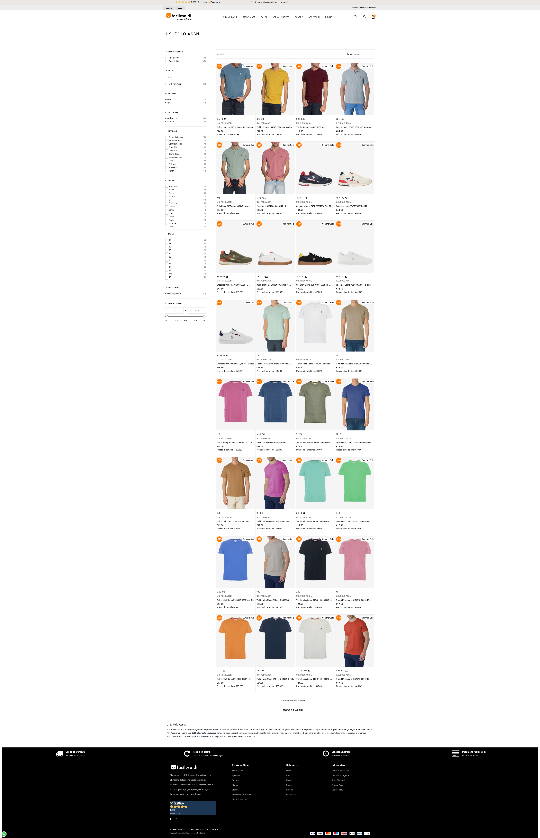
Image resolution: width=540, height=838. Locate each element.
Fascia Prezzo (175, 303)
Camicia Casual (175, 144)
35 (170, 257)
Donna (168, 99)
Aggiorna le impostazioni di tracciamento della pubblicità (187, 833)
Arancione (173, 186)
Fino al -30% (174, 58)
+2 (306, 198)
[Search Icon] (355, 17)
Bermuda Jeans (176, 140)
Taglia (171, 234)
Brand (171, 71)
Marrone (172, 223)
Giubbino (173, 150)
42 (297, 198)
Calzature (169, 121)
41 (340, 198)
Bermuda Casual (176, 137)
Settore (172, 93)
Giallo (171, 217)
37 (170, 264)
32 (170, 247)
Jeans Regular (175, 154)
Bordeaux (173, 203)
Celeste (172, 206)
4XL (342, 119)
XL (222, 119)
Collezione (173, 288)
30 (170, 240)
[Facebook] (170, 818)
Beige (171, 193)
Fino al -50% (174, 61)
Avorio (171, 190)
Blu (170, 200)
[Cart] (373, 18)
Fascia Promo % (175, 52)
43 (300, 198)
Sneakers (173, 167)
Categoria (173, 112)
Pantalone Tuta (175, 157)
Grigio (171, 220)
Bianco (172, 196)
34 (170, 253)
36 (170, 260)
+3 (346, 198)
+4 (266, 276)
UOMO (180, 8)
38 (170, 267)
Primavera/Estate (173, 294)
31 (170, 243)
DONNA (169, 8)
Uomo (167, 103)
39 (170, 270)
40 (170, 277)
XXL (258, 119)
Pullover (172, 164)
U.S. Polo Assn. (175, 84)
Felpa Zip (173, 147)
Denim (171, 210)
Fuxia (171, 213)
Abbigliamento (171, 118)
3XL (170, 274)
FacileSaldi (204, 736)
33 (170, 250)
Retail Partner (216, 830)
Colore (171, 180)
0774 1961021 (370, 7)
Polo (171, 161)
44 (303, 198)
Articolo (172, 131)
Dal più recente (352, 54)
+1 (225, 119)
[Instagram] (176, 818)
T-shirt (171, 171)
